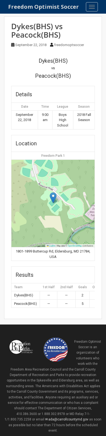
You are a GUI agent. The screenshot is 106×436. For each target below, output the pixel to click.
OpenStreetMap (75, 245)
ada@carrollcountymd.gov (68, 419)
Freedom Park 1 (53, 156)
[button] (53, 197)
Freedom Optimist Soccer (43, 6)
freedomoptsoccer (69, 45)
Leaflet (52, 245)
